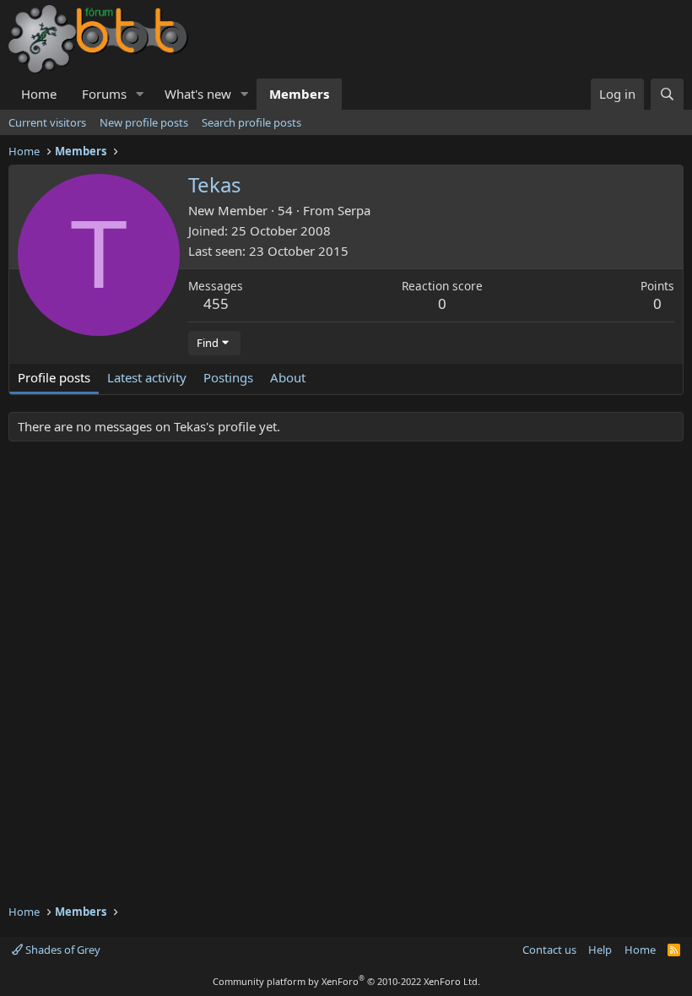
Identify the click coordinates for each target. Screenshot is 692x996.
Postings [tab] (228, 377)
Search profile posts (251, 122)
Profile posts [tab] (54, 377)
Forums (104, 93)
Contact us (549, 949)
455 (216, 303)
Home (39, 93)
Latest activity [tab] (147, 377)
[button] (140, 94)
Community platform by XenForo (346, 981)
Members (299, 93)
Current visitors (47, 122)
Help (600, 949)
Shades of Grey (61, 949)
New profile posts (144, 122)
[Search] (667, 94)
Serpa (354, 210)
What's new (198, 93)
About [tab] (287, 377)
